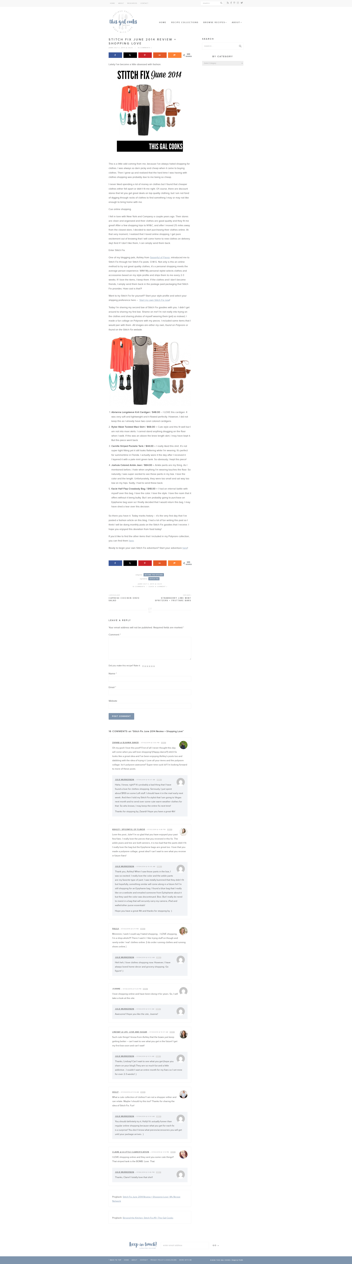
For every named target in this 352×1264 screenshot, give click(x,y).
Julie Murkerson (124, 779)
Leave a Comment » (158, 586)
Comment (115, 634)
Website (113, 700)
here (131, 540)
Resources (132, 3)
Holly (115, 1092)
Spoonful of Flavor (160, 257)
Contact (144, 3)
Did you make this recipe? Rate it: (125, 665)
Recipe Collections (184, 22)
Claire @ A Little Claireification (130, 1152)
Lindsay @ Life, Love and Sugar (129, 1032)
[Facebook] (231, 3)
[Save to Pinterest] (145, 55)
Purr (241, 1260)
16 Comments (139, 586)
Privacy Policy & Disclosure (164, 1260)
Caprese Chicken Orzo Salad (124, 598)
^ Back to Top (115, 1260)
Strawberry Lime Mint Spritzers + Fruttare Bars (173, 598)
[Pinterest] (234, 3)
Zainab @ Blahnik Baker (125, 742)
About (121, 3)
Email (112, 687)
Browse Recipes (214, 22)
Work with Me (185, 1260)
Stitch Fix (154, 579)
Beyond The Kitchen (154, 575)
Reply (163, 743)
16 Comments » (145, 48)
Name (113, 673)
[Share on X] (130, 55)
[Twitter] (241, 3)
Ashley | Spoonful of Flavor (128, 829)
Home (112, 3)
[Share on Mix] (175, 55)
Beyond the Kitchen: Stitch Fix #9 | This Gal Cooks (148, 1218)
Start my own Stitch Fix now (154, 300)
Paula (115, 929)
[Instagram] (237, 3)
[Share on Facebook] (115, 55)
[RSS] (227, 3)
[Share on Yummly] (160, 55)
